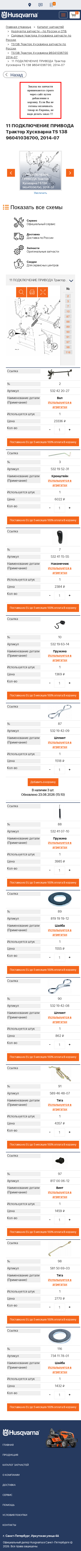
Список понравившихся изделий (51, 5)
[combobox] (40, 280)
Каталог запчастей (50, 27)
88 (68, 321)
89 (68, 327)
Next (70, 173)
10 (68, 311)
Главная (8, 1445)
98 (68, 347)
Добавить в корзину (43, 782)
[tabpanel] (40, 173)
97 (68, 342)
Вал (60, 398)
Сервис (7, 1495)
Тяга (60, 1100)
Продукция (10, 1455)
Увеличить (40, 193)
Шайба (60, 925)
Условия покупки (15, 1515)
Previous (11, 173)
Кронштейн (60, 476)
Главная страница (18, 27)
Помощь (9, 1505)
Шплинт (60, 738)
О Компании (11, 1475)
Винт (59, 1188)
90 (68, 332)
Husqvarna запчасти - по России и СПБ (39, 31)
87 (68, 316)
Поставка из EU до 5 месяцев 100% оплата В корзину (43, 442)
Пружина (60, 651)
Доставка (30, 5)
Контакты (40, 5)
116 (68, 352)
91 (68, 337)
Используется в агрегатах (60, 404)
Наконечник (60, 563)
